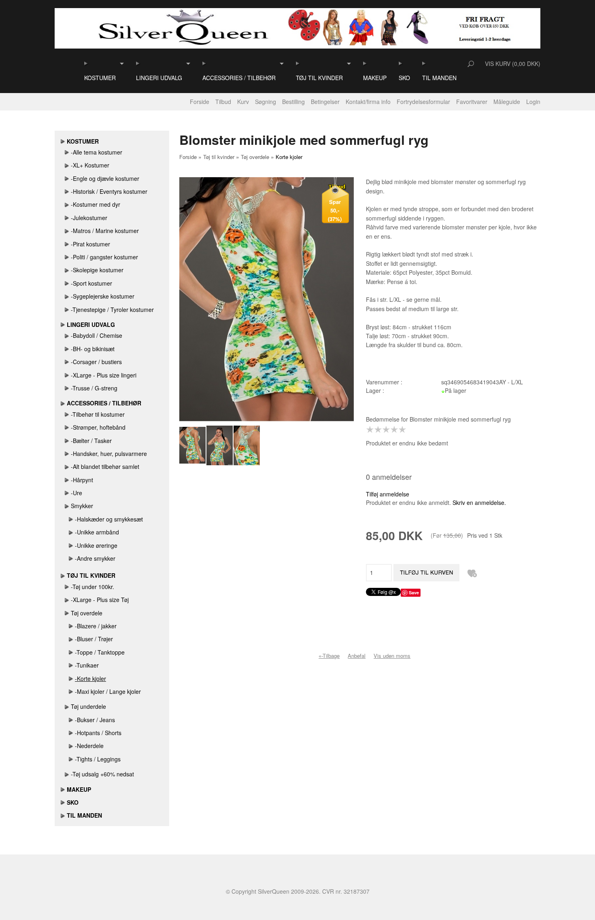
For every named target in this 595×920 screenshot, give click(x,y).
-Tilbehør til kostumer (98, 414)
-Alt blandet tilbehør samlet (105, 466)
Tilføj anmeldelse (387, 494)
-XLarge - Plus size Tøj (100, 600)
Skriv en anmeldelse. (479, 502)
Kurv (243, 102)
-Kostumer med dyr (95, 204)
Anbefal (357, 655)
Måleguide (506, 102)
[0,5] (368, 430)
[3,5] (392, 430)
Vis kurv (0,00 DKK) (512, 63)
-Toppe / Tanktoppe (100, 652)
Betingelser (325, 102)
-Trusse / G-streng (94, 388)
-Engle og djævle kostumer (105, 178)
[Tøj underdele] (67, 706)
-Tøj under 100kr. (92, 587)
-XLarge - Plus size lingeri (103, 375)
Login (533, 102)
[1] (372, 430)
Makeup (375, 78)
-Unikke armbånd (97, 532)
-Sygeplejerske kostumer (102, 296)
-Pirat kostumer (90, 244)
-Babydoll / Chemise (96, 335)
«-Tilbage (329, 655)
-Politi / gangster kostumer (104, 257)
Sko (404, 78)
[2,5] (384, 430)
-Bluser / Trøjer (94, 639)
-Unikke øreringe (96, 545)
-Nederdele (89, 746)
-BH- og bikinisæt (93, 349)
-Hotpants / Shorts (98, 733)
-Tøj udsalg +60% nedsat (102, 774)
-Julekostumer (89, 218)
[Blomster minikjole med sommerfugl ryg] (192, 445)
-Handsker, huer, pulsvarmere (109, 453)
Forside (199, 102)
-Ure (76, 493)
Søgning (265, 102)
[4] (396, 430)
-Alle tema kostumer (96, 152)
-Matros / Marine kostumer (105, 231)
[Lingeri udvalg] (138, 63)
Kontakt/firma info (368, 102)
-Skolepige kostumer (97, 270)
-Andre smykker (95, 558)
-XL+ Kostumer (90, 165)
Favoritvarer (471, 102)
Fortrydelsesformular (423, 102)
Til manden (439, 78)
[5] (404, 430)
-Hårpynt (82, 480)
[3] (388, 430)
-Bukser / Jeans (95, 720)
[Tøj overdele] (67, 613)
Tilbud (223, 102)
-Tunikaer (87, 665)
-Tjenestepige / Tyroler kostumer (112, 309)
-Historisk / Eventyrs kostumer (109, 191)
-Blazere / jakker (96, 626)
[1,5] (376, 430)
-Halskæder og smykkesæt (109, 519)
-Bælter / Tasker (91, 441)
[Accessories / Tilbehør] (204, 63)
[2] (380, 430)
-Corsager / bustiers (96, 362)
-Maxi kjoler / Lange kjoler (108, 691)
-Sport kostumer (91, 283)
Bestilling (293, 102)
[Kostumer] (86, 63)
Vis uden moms (392, 655)
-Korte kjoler (90, 678)
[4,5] (400, 430)
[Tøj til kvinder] (298, 63)
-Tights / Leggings (98, 759)
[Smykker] (67, 506)
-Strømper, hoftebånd (98, 427)
